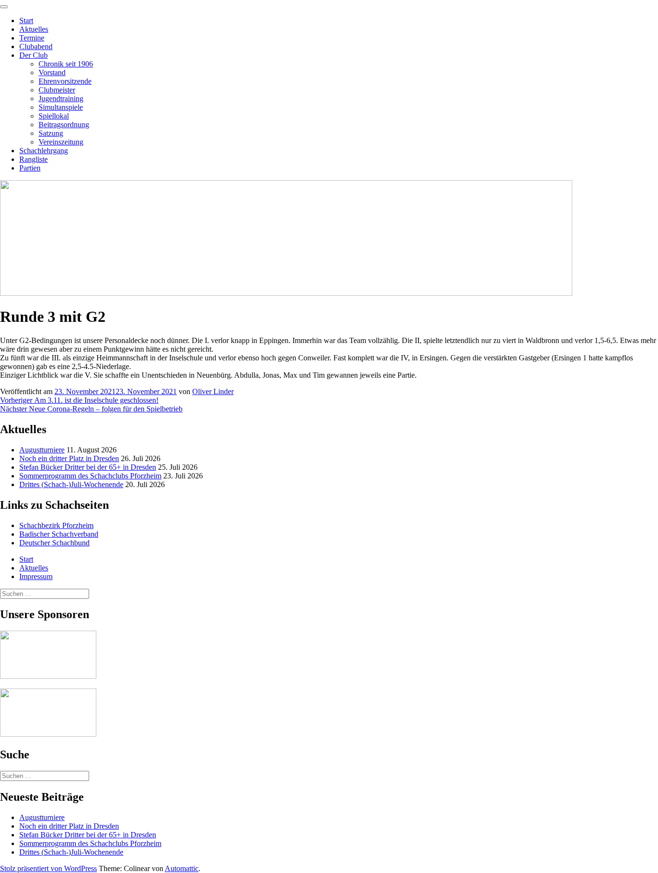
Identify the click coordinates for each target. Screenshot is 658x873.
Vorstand (52, 72)
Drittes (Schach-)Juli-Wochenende (71, 484)
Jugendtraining (61, 98)
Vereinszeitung (61, 142)
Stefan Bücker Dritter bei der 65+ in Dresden (87, 467)
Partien (29, 168)
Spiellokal (54, 116)
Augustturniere (42, 450)
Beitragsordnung (64, 124)
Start (26, 20)
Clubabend (36, 46)
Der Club (33, 55)
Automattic (181, 868)
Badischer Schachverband (58, 534)
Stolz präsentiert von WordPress (48, 868)
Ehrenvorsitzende (65, 81)
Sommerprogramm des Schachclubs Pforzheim (90, 476)
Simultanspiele (61, 107)
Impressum (36, 576)
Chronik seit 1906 (66, 64)
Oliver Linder (213, 391)
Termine (31, 38)
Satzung (51, 133)
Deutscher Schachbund (54, 543)
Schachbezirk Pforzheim (56, 525)
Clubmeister (57, 90)
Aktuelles (33, 29)
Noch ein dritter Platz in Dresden (69, 458)
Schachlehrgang (43, 150)
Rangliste (33, 159)
